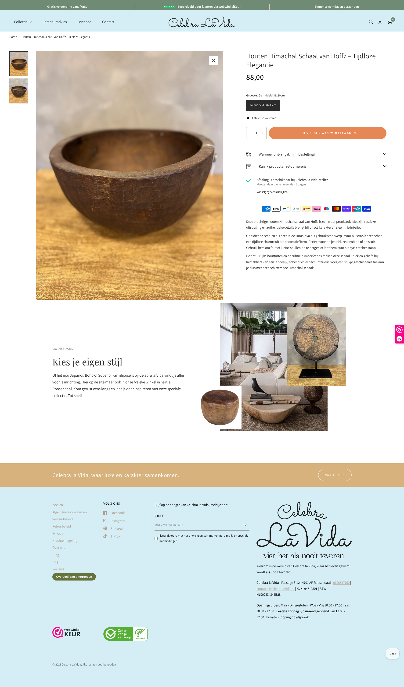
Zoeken (57, 505)
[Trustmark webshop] (66, 634)
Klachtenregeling (64, 540)
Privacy (57, 533)
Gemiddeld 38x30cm (263, 105)
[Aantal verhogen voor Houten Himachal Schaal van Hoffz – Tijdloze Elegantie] (262, 133)
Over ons (58, 547)
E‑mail (159, 516)
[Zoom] (213, 60)
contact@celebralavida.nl (275, 588)
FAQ (55, 562)
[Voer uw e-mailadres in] (244, 525)
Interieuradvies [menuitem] (55, 21)
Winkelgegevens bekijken (272, 191)
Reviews (58, 569)
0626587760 (341, 582)
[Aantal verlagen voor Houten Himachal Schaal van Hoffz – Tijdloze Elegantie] (249, 133)
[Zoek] (370, 22)
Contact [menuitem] (108, 21)
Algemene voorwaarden (69, 512)
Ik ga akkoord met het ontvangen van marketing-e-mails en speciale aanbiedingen (204, 538)
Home (13, 37)
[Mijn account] (380, 22)
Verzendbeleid (62, 519)
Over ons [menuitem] (84, 21)
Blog (55, 554)
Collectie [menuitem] (21, 21)
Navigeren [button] (335, 475)
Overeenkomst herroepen (74, 576)
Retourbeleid (61, 526)
